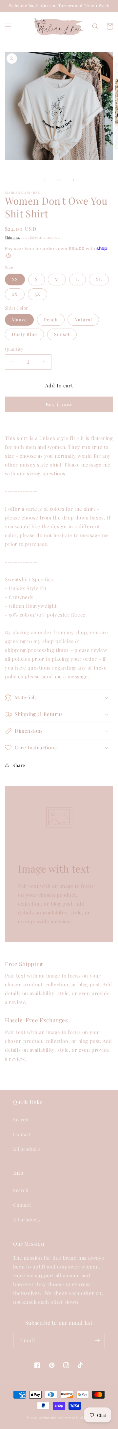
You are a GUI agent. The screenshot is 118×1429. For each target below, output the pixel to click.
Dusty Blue (24, 334)
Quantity (14, 349)
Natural (83, 319)
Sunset (62, 334)
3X (37, 294)
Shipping (12, 237)
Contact (22, 1134)
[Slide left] (44, 180)
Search (21, 1119)
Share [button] (18, 765)
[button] (8, 26)
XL (99, 279)
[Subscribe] (97, 1340)
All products (26, 1149)
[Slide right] (73, 180)
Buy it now (59, 404)
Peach (51, 319)
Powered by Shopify (77, 1417)
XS (15, 279)
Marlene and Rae (50, 1417)
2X (15, 294)
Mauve (19, 319)
